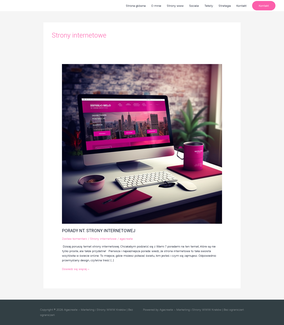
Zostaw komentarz (74, 238)
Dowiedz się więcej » (75, 269)
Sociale (194, 5)
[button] (263, 5)
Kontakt (241, 5)
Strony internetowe (103, 238)
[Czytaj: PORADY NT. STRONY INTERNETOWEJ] (142, 143)
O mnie (156, 5)
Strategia (225, 5)
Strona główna (136, 5)
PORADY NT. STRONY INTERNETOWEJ (98, 230)
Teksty (208, 5)
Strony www (175, 5)
